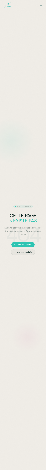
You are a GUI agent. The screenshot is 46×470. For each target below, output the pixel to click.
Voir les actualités (24, 252)
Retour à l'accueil (24, 245)
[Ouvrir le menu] (40, 5)
